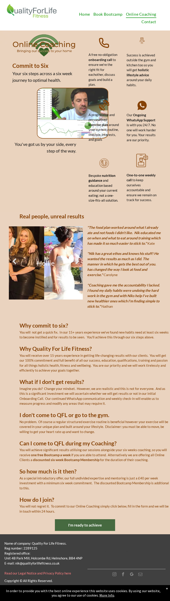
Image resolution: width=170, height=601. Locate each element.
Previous (14, 261)
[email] (140, 574)
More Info (106, 595)
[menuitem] (86, 14)
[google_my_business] (132, 574)
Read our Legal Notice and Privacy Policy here (37, 573)
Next (77, 261)
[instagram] (114, 574)
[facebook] (123, 574)
